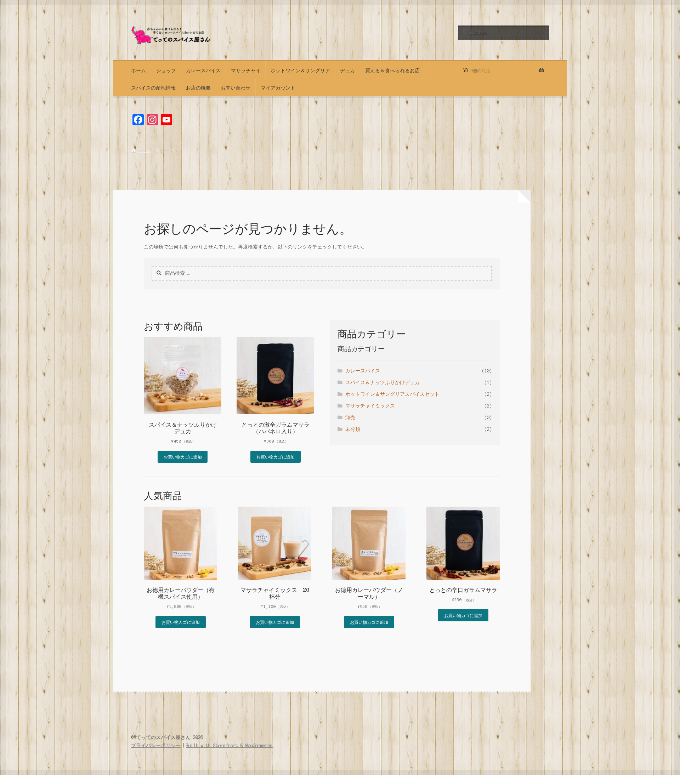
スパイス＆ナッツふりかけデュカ (382, 382)
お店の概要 (198, 87)
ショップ (166, 70)
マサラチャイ (246, 70)
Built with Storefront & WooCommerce (229, 745)
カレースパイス (203, 70)
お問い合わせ (235, 87)
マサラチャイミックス (370, 406)
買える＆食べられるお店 (392, 70)
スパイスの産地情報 (153, 87)
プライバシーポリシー (156, 745)
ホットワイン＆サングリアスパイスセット (392, 394)
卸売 (350, 417)
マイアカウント (278, 87)
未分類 (352, 429)
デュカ (347, 70)
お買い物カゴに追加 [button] (183, 457)
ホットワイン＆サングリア (300, 70)
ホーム (138, 70)
